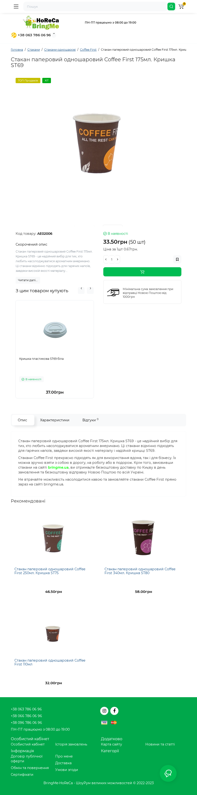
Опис (22, 420)
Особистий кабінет (28, 744)
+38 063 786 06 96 (34, 35)
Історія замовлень (71, 744)
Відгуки (90, 420)
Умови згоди (66, 770)
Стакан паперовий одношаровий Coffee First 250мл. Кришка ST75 (49, 571)
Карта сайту (111, 744)
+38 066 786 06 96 (26, 716)
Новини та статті (160, 744)
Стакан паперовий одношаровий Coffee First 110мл (49, 662)
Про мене (64, 756)
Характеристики (54, 420)
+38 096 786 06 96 (26, 722)
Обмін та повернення (30, 768)
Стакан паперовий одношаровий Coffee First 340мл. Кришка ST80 (140, 571)
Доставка (63, 763)
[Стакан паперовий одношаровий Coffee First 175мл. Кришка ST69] (98, 138)
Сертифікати (22, 774)
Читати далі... (28, 280)
